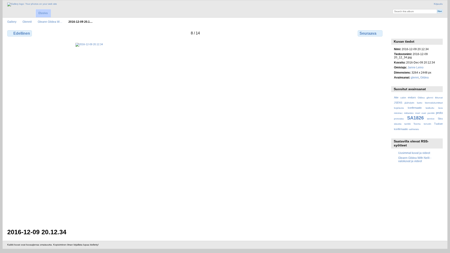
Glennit (27, 21)
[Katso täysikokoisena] (195, 133)
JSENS (398, 102)
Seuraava (368, 33)
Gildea (424, 77)
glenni (415, 77)
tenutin (427, 124)
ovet (423, 113)
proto (439, 113)
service (431, 118)
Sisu (440, 118)
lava (440, 108)
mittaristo (409, 113)
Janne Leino (416, 67)
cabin (403, 97)
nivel (417, 113)
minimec (398, 113)
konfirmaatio (415, 107)
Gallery (11, 21)
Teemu (417, 124)
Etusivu (43, 13)
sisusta (397, 124)
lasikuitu (430, 108)
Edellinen (21, 33)
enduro (412, 97)
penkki (431, 113)
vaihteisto (414, 129)
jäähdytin (409, 102)
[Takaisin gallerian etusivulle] (32, 4)
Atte (396, 97)
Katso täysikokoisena (396, 33)
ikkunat (439, 97)
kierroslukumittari (434, 102)
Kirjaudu (438, 4)
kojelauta (399, 108)
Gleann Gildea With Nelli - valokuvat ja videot (414, 159)
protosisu (399, 118)
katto (419, 102)
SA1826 (415, 117)
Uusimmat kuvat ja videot (414, 152)
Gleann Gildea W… (50, 21)
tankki (407, 124)
